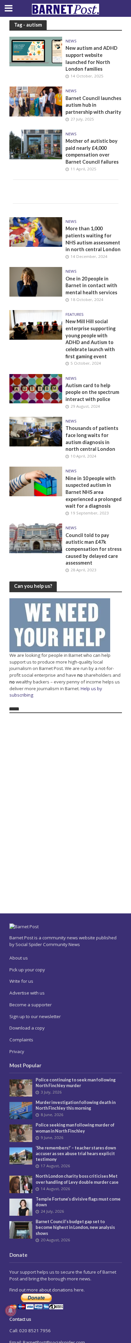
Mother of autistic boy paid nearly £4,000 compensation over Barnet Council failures (92, 151)
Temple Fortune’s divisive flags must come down (78, 1202)
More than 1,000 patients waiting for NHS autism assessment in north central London (93, 239)
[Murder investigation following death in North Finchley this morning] (21, 1110)
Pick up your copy (27, 970)
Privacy (16, 1051)
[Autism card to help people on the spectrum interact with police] (35, 387)
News (71, 41)
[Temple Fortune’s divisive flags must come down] (21, 1207)
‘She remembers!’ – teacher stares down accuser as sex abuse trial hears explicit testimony (76, 1153)
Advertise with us (27, 993)
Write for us (21, 981)
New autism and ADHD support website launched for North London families (92, 58)
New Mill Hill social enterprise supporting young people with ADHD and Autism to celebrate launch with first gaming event (91, 338)
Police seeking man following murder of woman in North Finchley (75, 1127)
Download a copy (27, 1028)
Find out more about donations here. (47, 1290)
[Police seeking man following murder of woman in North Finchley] (21, 1133)
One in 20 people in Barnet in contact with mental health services (91, 285)
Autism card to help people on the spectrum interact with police (92, 392)
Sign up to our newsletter (35, 1016)
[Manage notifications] (10, 1310)
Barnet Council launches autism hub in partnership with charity (93, 105)
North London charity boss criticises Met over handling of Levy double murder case (77, 1179)
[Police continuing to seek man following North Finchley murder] (21, 1087)
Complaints (21, 1040)
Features (75, 314)
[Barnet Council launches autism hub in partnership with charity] (35, 101)
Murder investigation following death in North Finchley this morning (76, 1105)
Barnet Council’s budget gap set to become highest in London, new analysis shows (75, 1227)
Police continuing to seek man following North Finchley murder (76, 1082)
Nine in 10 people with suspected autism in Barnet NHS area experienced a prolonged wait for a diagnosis (94, 492)
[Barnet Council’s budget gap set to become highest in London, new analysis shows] (21, 1230)
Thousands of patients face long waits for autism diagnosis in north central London (92, 438)
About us (18, 958)
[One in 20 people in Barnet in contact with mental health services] (35, 281)
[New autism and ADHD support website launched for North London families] (35, 50)
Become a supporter (30, 1005)
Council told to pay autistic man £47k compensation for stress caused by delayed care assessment (94, 549)
